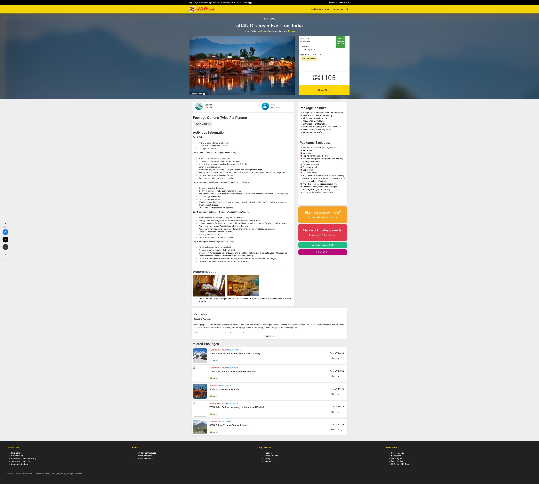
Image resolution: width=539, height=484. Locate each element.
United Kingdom (271, 456)
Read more (269, 336)
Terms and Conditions (20, 461)
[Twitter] (5, 239)
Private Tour (214, 385)
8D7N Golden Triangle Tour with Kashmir (229, 425)
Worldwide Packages (320, 9)
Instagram (397, 458)
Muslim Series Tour (217, 350)
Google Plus (397, 461)
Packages (255, 31)
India (263, 31)
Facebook (396, 456)
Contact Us (338, 9)
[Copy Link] (5, 247)
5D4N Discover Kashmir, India (224, 389)
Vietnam (268, 461)
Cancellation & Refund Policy (23, 458)
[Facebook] (5, 232)
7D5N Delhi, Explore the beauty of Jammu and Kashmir (237, 407)
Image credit (198, 94)
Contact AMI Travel (402, 464)
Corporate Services (19, 464)
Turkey (267, 458)
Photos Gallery (397, 453)
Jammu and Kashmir (277, 31)
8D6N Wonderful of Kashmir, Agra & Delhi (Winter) (234, 353)
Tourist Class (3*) (203, 124)
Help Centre (16, 453)
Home (246, 31)
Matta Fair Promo (145, 458)
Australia (268, 453)
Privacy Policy (17, 456)
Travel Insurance (145, 456)
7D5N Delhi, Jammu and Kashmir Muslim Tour (232, 371)
